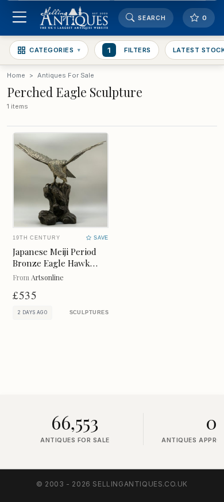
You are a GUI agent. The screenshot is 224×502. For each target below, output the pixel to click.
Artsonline (47, 277)
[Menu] (19, 18)
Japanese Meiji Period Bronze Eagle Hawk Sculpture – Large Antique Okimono (54, 268)
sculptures (89, 312)
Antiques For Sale (65, 75)
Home (16, 75)
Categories (54, 50)
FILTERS (129, 50)
